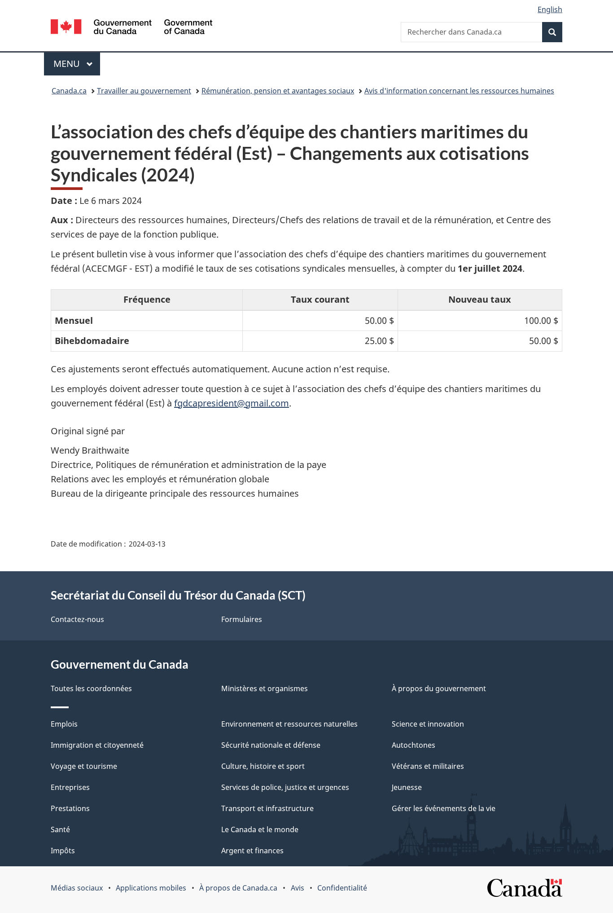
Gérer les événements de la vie (443, 808)
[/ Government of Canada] (131, 28)
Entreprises (70, 787)
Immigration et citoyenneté (97, 745)
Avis (297, 888)
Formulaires (241, 619)
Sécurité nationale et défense (270, 745)
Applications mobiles (151, 888)
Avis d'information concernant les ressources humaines (459, 91)
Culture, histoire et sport (263, 766)
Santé (60, 829)
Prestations (70, 808)
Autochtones (413, 745)
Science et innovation (428, 724)
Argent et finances (252, 851)
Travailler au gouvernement (144, 91)
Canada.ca (69, 91)
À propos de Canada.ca (238, 888)
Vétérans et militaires (428, 766)
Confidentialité (342, 888)
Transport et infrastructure (267, 808)
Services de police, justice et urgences (285, 787)
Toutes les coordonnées (91, 688)
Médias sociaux (77, 888)
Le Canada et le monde (259, 829)
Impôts (63, 851)
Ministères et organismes (264, 688)
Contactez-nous (77, 619)
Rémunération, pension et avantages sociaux (277, 91)
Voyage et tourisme (84, 766)
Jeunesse (407, 787)
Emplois (64, 724)
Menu (76, 63)
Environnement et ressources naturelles (289, 724)
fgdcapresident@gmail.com (231, 403)
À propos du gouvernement (439, 688)
